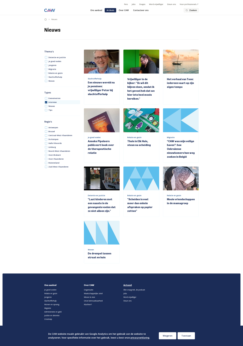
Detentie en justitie (57, 57)
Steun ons (171, 4)
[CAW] (49, 10)
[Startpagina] (45, 19)
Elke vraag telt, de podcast (134, 290)
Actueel (127, 285)
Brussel (51, 131)
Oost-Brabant (54, 155)
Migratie (52, 69)
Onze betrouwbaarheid (93, 301)
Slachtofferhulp (55, 77)
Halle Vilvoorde (55, 143)
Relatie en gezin (55, 73)
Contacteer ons (141, 10)
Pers (126, 4)
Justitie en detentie (51, 315)
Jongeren (52, 65)
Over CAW (124, 10)
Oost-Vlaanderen (56, 159)
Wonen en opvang (51, 304)
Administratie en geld (53, 312)
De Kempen (53, 139)
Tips (50, 110)
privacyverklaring (139, 337)
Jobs (133, 4)
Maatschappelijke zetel (93, 293)
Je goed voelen (54, 61)
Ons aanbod (96, 10)
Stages (142, 4)
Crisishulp (48, 319)
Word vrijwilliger (156, 4)
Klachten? (88, 304)
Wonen (51, 81)
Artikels (110, 10)
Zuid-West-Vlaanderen (58, 167)
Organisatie (88, 290)
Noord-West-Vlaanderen (59, 151)
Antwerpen (53, 127)
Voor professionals (188, 4)
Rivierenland (53, 163)
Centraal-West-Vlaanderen (60, 135)
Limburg (52, 147)
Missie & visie (89, 297)
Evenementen (54, 98)
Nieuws (51, 106)
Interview (52, 102)
